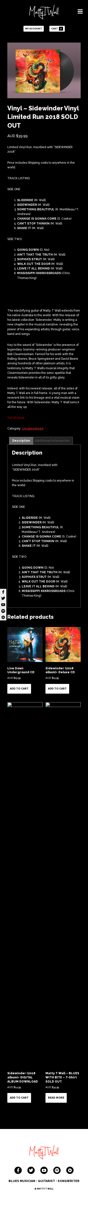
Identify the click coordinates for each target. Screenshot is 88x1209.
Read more (56, 1097)
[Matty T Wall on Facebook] (18, 1170)
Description (21, 440)
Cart (56, 28)
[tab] (21, 441)
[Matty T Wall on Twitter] (31, 1170)
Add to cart (19, 688)
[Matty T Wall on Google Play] (70, 1170)
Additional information (52, 440)
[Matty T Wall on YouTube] (44, 1170)
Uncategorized (32, 428)
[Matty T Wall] (44, 13)
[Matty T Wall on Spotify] (57, 1170)
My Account (33, 28)
